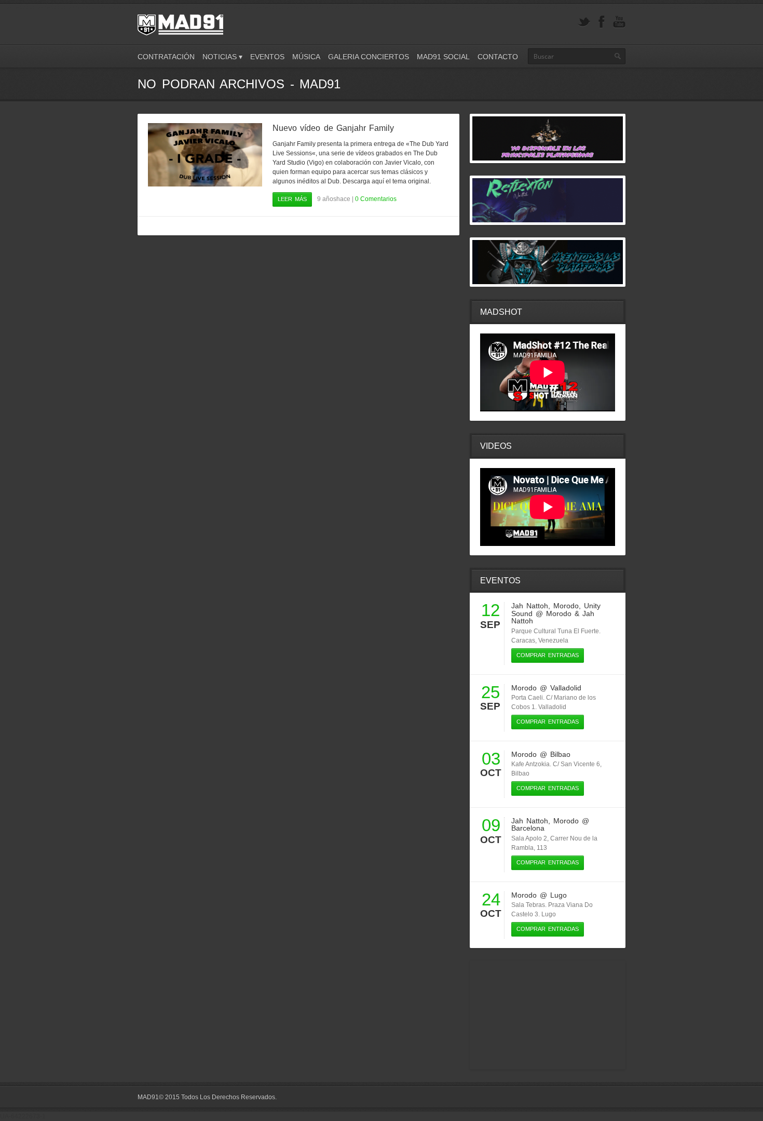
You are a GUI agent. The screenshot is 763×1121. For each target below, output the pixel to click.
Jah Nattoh (529, 606)
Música (306, 56)
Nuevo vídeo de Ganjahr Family (333, 128)
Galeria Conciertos (368, 56)
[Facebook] (601, 22)
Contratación (166, 56)
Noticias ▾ (222, 56)
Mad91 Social (443, 56)
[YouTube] (619, 22)
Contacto (498, 56)
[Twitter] (584, 22)
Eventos (267, 56)
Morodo (566, 606)
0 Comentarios (376, 199)
